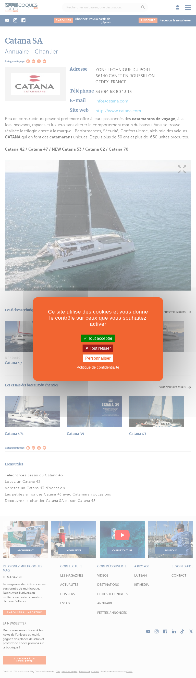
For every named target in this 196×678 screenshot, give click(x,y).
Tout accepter (99, 338)
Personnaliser (98, 358)
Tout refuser (100, 348)
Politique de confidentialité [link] (98, 367)
